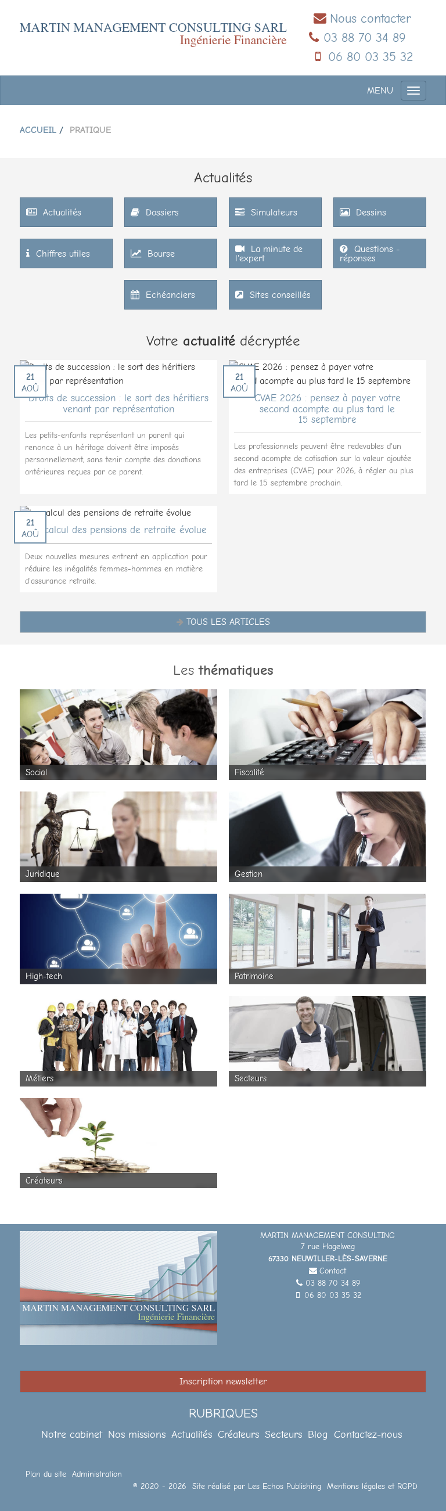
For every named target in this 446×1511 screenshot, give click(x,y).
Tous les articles (228, 622)
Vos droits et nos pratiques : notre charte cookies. (108, 1440)
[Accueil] (153, 34)
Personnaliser (299, 1481)
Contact (332, 1271)
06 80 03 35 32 (370, 56)
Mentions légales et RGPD (372, 1486)
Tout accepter (73, 1481)
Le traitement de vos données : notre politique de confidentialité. (135, 1451)
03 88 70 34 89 (364, 37)
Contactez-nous (368, 1435)
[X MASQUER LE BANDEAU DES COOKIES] (361, 1355)
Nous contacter (370, 18)
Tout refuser (186, 1481)
